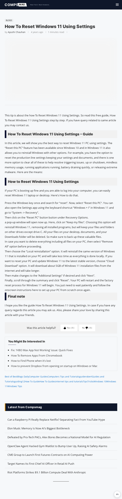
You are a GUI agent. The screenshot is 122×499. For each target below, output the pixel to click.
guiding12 (19, 381)
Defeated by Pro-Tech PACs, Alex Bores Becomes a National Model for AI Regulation (58, 437)
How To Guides (47, 381)
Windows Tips (14, 386)
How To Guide (32, 381)
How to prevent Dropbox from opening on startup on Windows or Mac (54, 366)
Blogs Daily (23, 376)
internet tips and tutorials (69, 381)
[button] (117, 494)
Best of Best (11, 376)
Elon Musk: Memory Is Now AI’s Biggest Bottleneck (38, 428)
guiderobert (85, 376)
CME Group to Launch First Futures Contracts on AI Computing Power (50, 455)
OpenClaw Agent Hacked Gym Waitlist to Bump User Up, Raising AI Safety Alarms (57, 446)
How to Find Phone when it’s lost (31, 361)
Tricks (90, 381)
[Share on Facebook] (60, 109)
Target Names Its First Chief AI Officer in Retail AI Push (40, 463)
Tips (85, 381)
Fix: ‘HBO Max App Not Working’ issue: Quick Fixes (42, 350)
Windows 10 (100, 381)
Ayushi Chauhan (16, 32)
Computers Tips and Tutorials (63, 376)
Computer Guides (38, 376)
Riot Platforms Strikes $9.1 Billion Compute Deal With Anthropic (46, 472)
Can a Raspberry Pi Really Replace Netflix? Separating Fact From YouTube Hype (56, 419)
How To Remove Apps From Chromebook (36, 355)
